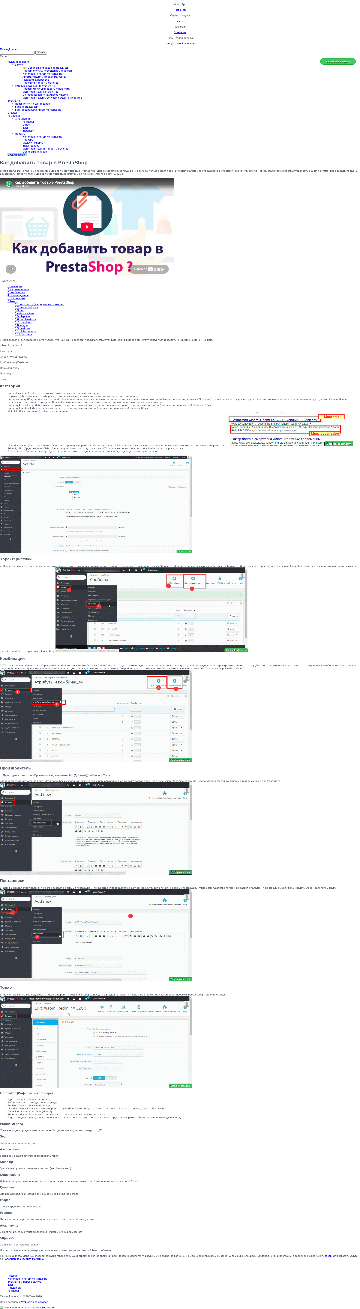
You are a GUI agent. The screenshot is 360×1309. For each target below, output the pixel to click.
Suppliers (23, 334)
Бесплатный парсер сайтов (24, 1281)
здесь (180, 20)
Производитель (18, 295)
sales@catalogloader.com (180, 43)
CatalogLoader (9, 49)
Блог (10, 1284)
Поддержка (14, 1287)
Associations (24, 313)
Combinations (25, 319)
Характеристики (18, 289)
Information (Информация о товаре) (39, 304)
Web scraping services (34, 1301)
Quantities (23, 322)
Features (22, 328)
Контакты (13, 1290)
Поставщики (16, 298)
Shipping (22, 316)
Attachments (25, 331)
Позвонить (180, 9)
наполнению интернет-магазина (24, 1258)
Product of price (26, 307)
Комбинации (16, 292)
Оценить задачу (338, 61)
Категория (15, 286)
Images (21, 325)
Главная (13, 1275)
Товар (12, 301)
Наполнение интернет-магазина (27, 1278)
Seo (19, 310)
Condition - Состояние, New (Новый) (30, 1111)
